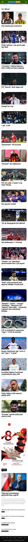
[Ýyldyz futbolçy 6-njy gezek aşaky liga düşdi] (14, 37)
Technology (20, 537)
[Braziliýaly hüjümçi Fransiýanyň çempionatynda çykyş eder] (14, 364)
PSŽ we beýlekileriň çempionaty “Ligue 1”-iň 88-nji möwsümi (12, 331)
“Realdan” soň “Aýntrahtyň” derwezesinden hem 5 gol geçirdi (12, 262)
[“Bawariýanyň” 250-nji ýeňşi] (14, 136)
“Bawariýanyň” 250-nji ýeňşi (11, 145)
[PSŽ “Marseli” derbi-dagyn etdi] (14, 79)
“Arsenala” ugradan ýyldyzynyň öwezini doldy (12, 415)
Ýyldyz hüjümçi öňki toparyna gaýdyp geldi (11, 394)
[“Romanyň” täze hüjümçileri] (14, 156)
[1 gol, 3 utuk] (14, 117)
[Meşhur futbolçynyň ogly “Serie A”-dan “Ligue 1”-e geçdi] (14, 343)
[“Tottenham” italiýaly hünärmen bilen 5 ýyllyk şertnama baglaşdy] (14, 58)
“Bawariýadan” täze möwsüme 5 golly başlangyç (12, 516)
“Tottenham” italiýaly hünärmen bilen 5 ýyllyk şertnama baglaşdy (12, 67)
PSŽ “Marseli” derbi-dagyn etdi (12, 87)
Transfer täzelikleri (5, 23)
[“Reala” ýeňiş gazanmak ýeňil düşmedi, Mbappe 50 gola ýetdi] (14, 274)
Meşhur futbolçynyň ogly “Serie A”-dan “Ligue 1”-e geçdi (13, 352)
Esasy (2, 6)
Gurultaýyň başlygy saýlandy (8, 522)
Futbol (3, 42)
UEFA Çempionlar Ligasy (6, 142)
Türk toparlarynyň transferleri (11, 26)
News (7, 537)
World (10, 537)
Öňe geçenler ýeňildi (8, 204)
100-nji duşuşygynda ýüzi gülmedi (13, 223)
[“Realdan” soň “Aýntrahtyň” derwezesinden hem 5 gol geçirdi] (14, 253)
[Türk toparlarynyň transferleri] (14, 18)
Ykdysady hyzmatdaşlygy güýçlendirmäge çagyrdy (10, 494)
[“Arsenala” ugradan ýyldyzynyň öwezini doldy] (14, 406)
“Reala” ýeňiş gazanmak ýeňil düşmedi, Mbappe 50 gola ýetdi (12, 283)
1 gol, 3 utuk (5, 125)
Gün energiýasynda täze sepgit (8, 529)
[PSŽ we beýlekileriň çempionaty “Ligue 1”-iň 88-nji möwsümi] (14, 322)
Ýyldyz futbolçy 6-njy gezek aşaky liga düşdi (13, 46)
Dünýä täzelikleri (5, 490)
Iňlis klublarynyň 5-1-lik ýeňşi (11, 242)
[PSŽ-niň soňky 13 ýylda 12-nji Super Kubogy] (14, 175)
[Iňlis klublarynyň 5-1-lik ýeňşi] (14, 234)
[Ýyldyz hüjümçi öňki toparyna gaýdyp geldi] (14, 385)
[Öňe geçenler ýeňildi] (14, 196)
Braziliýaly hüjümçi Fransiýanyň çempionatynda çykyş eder (12, 373)
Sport (25, 537)
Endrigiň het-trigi (7, 106)
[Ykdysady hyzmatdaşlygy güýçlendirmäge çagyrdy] (14, 482)
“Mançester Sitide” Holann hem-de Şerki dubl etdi (13, 509)
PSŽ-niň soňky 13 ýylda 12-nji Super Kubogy (11, 184)
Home (3, 537)
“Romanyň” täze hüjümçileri (11, 164)
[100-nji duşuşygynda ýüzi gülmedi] (14, 215)
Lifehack (15, 537)
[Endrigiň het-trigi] (14, 98)
